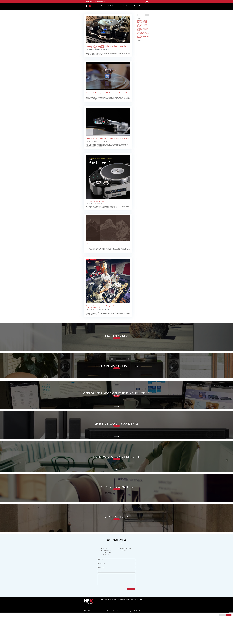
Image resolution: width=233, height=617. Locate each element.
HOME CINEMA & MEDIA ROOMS (116, 366)
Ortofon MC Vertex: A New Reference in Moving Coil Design (142, 25)
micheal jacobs (89, 203)
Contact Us (141, 5)
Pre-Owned (114, 5)
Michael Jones (89, 49)
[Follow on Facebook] (146, 1)
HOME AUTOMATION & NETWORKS (116, 457)
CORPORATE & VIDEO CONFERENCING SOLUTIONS (116, 393)
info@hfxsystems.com (100, 1)
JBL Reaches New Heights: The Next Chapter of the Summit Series (143, 29)
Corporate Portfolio (121, 5)
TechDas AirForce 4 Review (96, 202)
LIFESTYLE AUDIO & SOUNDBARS (116, 424)
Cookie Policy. (114, 614)
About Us (136, 5)
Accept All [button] (229, 614)
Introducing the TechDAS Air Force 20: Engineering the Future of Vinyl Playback (106, 47)
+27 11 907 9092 (87, 610)
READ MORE (116, 368)
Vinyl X (109, 5)
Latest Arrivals (100, 49)
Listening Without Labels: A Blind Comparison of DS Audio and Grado (107, 139)
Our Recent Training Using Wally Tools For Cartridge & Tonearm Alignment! (106, 307)
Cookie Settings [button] (222, 614)
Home (102, 5)
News (106, 5)
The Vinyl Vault (106, 49)
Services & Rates (129, 5)
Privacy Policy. (123, 614)
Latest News (100, 94)
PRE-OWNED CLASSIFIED (116, 487)
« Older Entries (86, 321)
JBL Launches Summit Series (96, 244)
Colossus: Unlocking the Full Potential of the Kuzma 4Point (107, 93)
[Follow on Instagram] (148, 1)
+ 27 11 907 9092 (88, 1)
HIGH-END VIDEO (116, 336)
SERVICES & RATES (116, 517)
